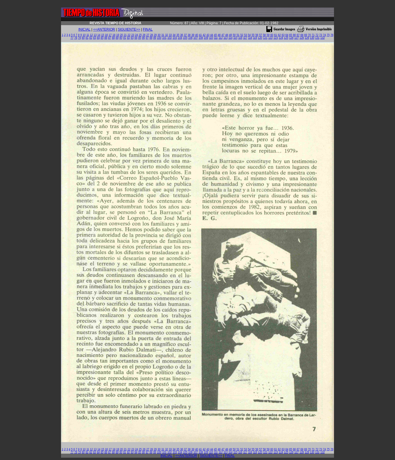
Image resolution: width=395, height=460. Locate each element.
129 (307, 37)
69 (305, 35)
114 (230, 37)
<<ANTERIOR (104, 29)
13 (95, 35)
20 (121, 35)
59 (268, 35)
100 (159, 37)
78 (75, 37)
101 (164, 37)
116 (240, 37)
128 (302, 37)
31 (162, 35)
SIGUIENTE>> (129, 29)
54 (249, 35)
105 (185, 37)
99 (154, 37)
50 (234, 35)
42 (204, 35)
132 (322, 37)
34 (174, 35)
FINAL (148, 29)
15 (102, 35)
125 (286, 37)
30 (159, 35)
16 (106, 35)
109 (206, 37)
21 (125, 35)
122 (270, 37)
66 (294, 35)
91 (124, 37)
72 (316, 35)
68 (301, 35)
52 (241, 35)
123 (276, 37)
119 (255, 37)
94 (135, 37)
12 (91, 35)
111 (216, 37)
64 (286, 35)
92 (128, 37)
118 (250, 37)
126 (291, 37)
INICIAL (84, 29)
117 (245, 37)
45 (215, 35)
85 (102, 37)
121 (265, 37)
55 (253, 35)
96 (143, 37)
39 (192, 35)
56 (256, 35)
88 (113, 37)
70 (309, 35)
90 (120, 37)
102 (169, 37)
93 (132, 37)
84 (98, 37)
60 (271, 35)
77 (72, 37)
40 (196, 35)
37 (185, 35)
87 (109, 37)
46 (219, 35)
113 (226, 37)
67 (298, 35)
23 (132, 35)
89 (117, 37)
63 (283, 35)
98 (150, 37)
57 (260, 35)
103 (175, 37)
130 (312, 37)
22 (129, 35)
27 (147, 35)
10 (84, 35)
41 (200, 35)
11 (87, 35)
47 (223, 35)
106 (190, 37)
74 (324, 35)
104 (180, 37)
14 (98, 35)
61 (275, 35)
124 (281, 37)
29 (155, 35)
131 (317, 37)
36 (181, 35)
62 (279, 35)
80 (83, 37)
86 (105, 37)
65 (290, 35)
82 (90, 37)
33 (170, 35)
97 (147, 37)
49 (230, 35)
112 (221, 37)
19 (117, 35)
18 (113, 35)
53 (245, 35)
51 (238, 35)
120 (260, 37)
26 (144, 35)
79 (79, 37)
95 (139, 37)
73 (320, 35)
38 (189, 35)
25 (140, 35)
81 (87, 37)
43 (207, 35)
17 (110, 35)
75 (328, 35)
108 (201, 37)
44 (211, 35)
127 (296, 37)
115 (235, 37)
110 (211, 37)
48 (226, 35)
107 (195, 37)
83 (94, 37)
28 (151, 35)
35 (177, 35)
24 (136, 35)
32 (166, 35)
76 (332, 35)
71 (313, 35)
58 (264, 35)
